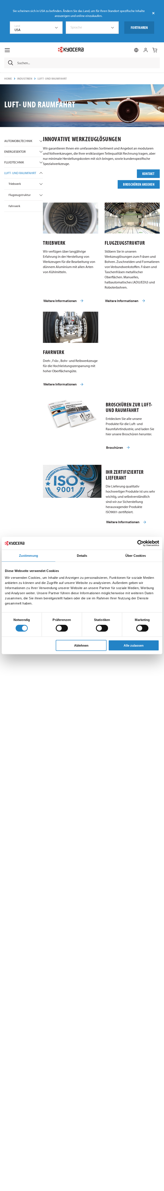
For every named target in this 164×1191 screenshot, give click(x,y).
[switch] (62, 628)
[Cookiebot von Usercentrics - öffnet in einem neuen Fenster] (140, 543)
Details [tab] (82, 555)
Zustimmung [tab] (28, 555)
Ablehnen (81, 645)
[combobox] (36, 27)
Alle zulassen (134, 645)
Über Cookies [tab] (135, 555)
